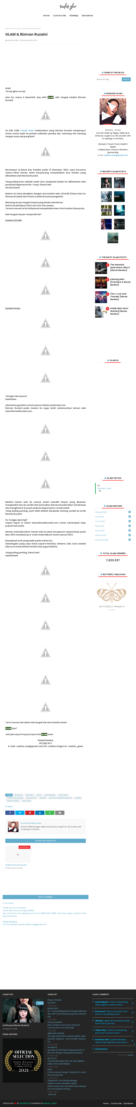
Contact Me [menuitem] (59, 15)
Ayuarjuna (52, 1047)
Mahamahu (53, 1008)
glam (39, 795)
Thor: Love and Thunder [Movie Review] (118, 297)
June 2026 (113, 521)
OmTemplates (24, 1103)
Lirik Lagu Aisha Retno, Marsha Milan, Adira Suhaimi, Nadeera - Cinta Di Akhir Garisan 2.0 (67, 1039)
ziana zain (16, 28)
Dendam (52, 1002)
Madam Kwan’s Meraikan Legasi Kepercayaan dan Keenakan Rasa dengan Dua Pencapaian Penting (67, 1086)
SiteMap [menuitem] (73, 15)
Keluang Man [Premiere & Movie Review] (120, 282)
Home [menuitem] (46, 15)
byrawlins (30, 795)
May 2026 (113, 526)
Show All (52, 1094)
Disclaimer (128, 1103)
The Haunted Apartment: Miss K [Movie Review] (120, 267)
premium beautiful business (60, 798)
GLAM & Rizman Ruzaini (16, 865)
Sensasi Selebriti (55, 1022)
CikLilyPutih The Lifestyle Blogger (62, 1080)
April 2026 (113, 530)
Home (7, 28)
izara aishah (31, 798)
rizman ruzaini (13, 801)
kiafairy (43, 798)
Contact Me (116, 1103)
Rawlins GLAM (12, 40)
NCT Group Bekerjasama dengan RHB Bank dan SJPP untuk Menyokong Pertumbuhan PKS (67, 1014)
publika (78, 798)
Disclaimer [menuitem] (87, 15)
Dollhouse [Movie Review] (16, 1025)
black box (18, 795)
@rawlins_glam (105, 488)
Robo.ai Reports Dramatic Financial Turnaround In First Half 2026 (64, 1026)
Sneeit (130, 1055)
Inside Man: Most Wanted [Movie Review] (119, 311)
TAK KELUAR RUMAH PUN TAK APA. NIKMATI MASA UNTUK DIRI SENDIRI (66, 1062)
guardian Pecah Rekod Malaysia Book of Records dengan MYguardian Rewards (66, 1051)
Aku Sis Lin (52, 1058)
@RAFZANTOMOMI (56, 1033)
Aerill (50, 1069)
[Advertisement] (45, 65)
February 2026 (113, 540)
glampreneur (50, 795)
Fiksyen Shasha (54, 1000)
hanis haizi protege (15, 798)
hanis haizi (63, 795)
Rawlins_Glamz (50, 1103)
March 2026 (113, 535)
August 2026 (113, 512)
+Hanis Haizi (27, 130)
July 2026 (113, 516)
